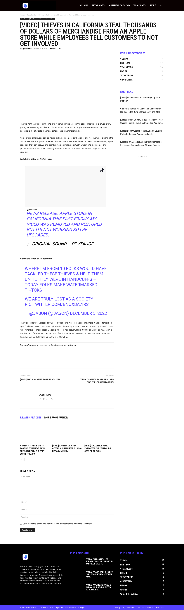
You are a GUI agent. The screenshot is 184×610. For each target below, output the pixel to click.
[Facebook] (22, 54)
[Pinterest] (35, 54)
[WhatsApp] (41, 54)
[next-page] (26, 459)
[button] (160, 5)
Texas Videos (98, 5)
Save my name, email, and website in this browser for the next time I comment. (57, 524)
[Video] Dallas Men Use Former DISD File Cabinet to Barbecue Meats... (99, 561)
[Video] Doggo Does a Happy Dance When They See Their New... (99, 574)
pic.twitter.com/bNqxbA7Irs (57, 304)
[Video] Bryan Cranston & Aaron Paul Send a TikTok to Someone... (98, 587)
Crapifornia (31, 15)
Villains (84, 5)
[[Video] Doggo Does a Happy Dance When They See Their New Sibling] (77, 576)
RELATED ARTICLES (30, 417)
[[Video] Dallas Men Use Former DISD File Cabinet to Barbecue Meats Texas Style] (77, 563)
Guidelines (131, 607)
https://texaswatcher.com (48, 399)
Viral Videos (139, 5)
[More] (48, 54)
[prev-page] (21, 459)
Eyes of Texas (27, 48)
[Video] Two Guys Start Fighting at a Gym (40, 379)
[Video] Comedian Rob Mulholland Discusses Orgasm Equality (97, 381)
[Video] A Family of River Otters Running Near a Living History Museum (66, 448)
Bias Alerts (160, 607)
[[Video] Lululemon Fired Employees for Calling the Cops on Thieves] (99, 433)
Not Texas (33, 19)
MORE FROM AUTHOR (56, 417)
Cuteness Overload (119, 5)
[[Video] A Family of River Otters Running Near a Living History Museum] (67, 433)
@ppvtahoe (32, 209)
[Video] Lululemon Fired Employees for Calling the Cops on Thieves (97, 448)
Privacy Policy (120, 607)
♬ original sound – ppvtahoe (60, 243)
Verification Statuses (145, 607)
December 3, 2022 (88, 313)
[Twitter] (29, 54)
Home (22, 15)
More (153, 5)
